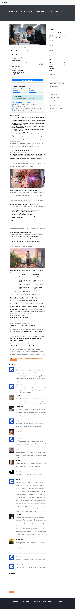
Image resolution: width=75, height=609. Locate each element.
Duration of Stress (16, 66)
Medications (57, 66)
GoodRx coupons (53, 100)
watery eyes (24, 358)
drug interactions (53, 83)
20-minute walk (16, 73)
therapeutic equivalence (54, 97)
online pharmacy (53, 78)
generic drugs (61, 83)
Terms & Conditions (27, 601)
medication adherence (54, 89)
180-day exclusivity (53, 105)
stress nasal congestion (17, 358)
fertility (63, 111)
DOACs (60, 105)
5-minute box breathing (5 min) (18, 72)
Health (11, 46)
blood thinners (52, 108)
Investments (57, 70)
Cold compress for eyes (17, 77)
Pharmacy (57, 64)
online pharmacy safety (54, 86)
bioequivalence (60, 108)
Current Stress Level (16, 60)
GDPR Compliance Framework (48, 601)
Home (10, 13)
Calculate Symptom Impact (28, 80)
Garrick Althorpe (12, 47)
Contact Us (60, 601)
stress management (38, 358)
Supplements (57, 68)
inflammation (52, 116)
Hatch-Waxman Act (53, 94)
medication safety (53, 80)
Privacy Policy (37, 601)
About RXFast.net (16, 601)
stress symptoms (30, 358)
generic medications (53, 91)
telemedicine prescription (54, 111)
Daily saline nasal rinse (17, 75)
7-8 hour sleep (16, 74)
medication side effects (54, 102)
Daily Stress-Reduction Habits (18, 70)
